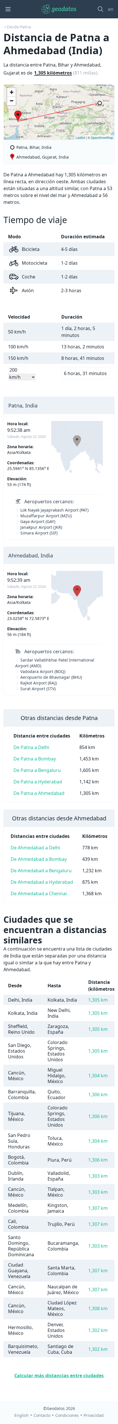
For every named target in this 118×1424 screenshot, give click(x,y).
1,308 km (98, 1308)
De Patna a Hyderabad (37, 782)
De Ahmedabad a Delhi (35, 847)
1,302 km (98, 1330)
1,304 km (98, 1075)
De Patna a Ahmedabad (38, 793)
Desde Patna (19, 27)
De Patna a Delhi (31, 747)
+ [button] (11, 92)
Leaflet (80, 137)
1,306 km (98, 1094)
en (110, 9)
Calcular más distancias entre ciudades (59, 1375)
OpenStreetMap (102, 137)
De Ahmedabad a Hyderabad (42, 882)
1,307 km (98, 1208)
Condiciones (67, 1415)
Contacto (42, 1415)
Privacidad (94, 1415)
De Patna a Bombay (34, 759)
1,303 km (98, 1176)
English (21, 1415)
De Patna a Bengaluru (37, 770)
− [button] (11, 100)
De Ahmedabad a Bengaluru (41, 870)
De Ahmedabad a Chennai (39, 893)
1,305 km (98, 1000)
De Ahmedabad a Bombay (39, 859)
